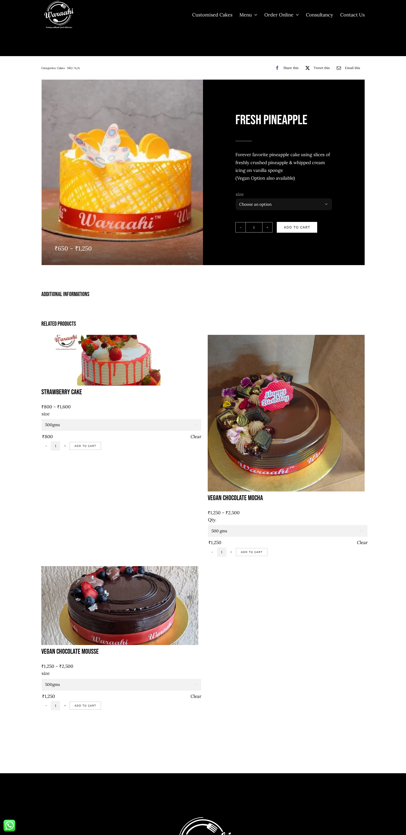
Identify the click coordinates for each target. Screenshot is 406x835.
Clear (196, 436)
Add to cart (297, 227)
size (240, 194)
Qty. (212, 519)
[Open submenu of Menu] (254, 15)
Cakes (61, 68)
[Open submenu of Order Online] (296, 15)
